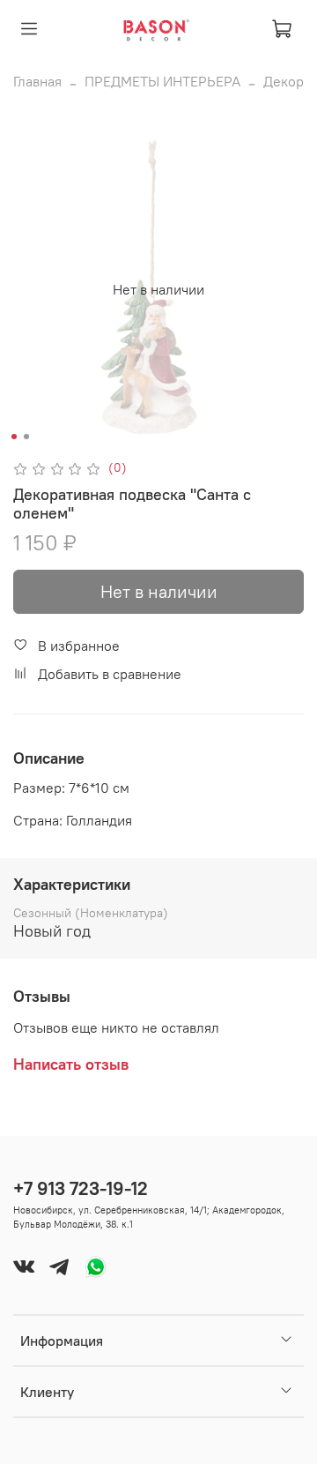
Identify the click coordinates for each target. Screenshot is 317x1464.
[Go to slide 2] (26, 436)
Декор (283, 81)
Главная (37, 81)
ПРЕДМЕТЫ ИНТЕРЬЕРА (162, 81)
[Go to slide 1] (14, 436)
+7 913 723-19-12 (80, 1188)
